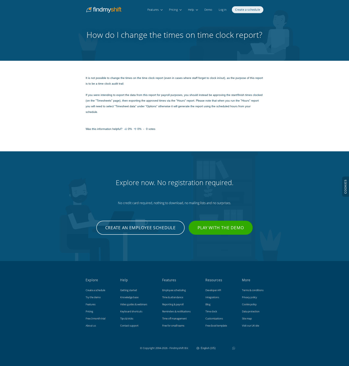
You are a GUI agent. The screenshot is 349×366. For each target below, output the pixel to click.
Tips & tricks (126, 318)
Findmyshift (119, 347)
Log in (222, 10)
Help (191, 10)
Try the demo (93, 297)
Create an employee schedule (140, 227)
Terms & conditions (252, 290)
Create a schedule (247, 10)
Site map (247, 318)
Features (153, 10)
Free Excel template (216, 325)
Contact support (129, 325)
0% (139, 128)
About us (91, 325)
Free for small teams (173, 325)
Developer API (213, 290)
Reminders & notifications (176, 311)
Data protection (251, 311)
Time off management (174, 318)
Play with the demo (221, 227)
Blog (207, 304)
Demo (208, 10)
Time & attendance (172, 297)
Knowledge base (129, 297)
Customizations (214, 318)
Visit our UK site (250, 325)
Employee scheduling (174, 290)
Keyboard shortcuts (131, 311)
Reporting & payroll (173, 304)
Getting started (128, 290)
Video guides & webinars (133, 304)
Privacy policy (249, 297)
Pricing (173, 10)
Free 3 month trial (95, 318)
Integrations (212, 297)
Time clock (211, 311)
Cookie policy (249, 304)
